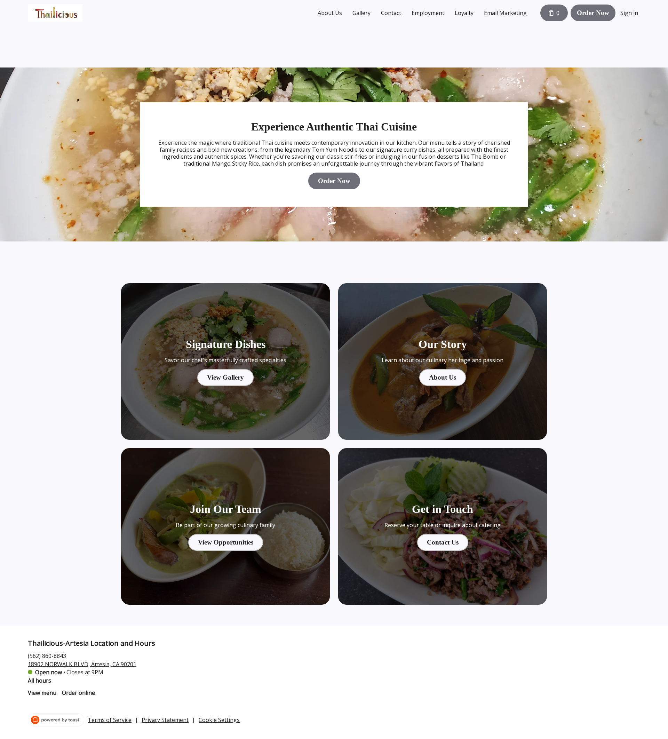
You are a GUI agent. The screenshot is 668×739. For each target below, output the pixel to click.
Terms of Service (110, 719)
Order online (78, 692)
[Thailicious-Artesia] (55, 13)
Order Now (593, 12)
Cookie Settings (219, 719)
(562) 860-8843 (47, 655)
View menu (42, 692)
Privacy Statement (165, 719)
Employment (428, 12)
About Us (330, 12)
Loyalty (464, 12)
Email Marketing (505, 12)
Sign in (629, 13)
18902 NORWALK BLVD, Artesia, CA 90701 (82, 664)
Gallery (361, 12)
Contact (391, 12)
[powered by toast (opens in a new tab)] (56, 720)
